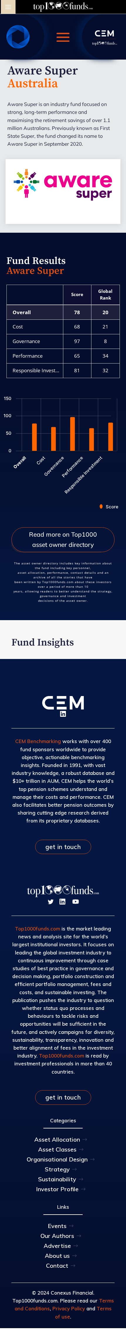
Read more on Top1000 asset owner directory (63, 540)
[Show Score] (109, 506)
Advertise (57, 1245)
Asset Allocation (57, 1139)
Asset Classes (57, 1149)
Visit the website (63, 207)
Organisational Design (57, 1159)
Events (57, 1225)
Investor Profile (57, 1189)
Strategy (57, 1169)
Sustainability (57, 1179)
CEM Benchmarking (38, 741)
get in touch (63, 847)
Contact (57, 1265)
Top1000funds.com (37, 929)
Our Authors (57, 1235)
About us (57, 1255)
